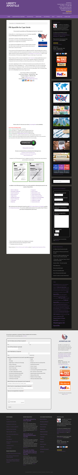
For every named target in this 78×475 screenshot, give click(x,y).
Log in (52, 472)
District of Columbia (39, 206)
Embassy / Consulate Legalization (12, 426)
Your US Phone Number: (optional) (14, 346)
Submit (56, 234)
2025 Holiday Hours (56, 265)
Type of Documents (56, 162)
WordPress (48, 472)
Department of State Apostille (59, 296)
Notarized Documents (34, 364)
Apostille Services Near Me (11, 421)
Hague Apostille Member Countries (59, 92)
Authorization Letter (35, 192)
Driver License (34, 191)
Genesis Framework (42, 472)
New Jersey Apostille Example (58, 270)
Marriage (11, 360)
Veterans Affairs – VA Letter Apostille (60, 263)
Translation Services (57, 138)
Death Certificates (15, 192)
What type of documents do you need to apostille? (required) (20, 357)
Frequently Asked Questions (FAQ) (38, 247)
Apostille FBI (55, 284)
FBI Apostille (61, 298)
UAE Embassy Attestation (63, 314)
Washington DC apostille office (35, 53)
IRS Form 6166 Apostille (66, 302)
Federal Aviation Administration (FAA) (37, 373)
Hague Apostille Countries (11, 431)
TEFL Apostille (58, 312)
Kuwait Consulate (56, 304)
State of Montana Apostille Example (59, 273)
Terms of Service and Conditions (22, 247)
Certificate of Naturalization (14, 376)
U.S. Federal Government (14, 207)
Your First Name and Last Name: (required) (16, 340)
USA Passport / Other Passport (15, 366)
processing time (32, 124)
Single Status (14, 195)
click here (57, 240)
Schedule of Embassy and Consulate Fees (28, 153)
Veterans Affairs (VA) (34, 375)
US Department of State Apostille (59, 318)
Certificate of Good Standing (37, 197)
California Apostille (61, 287)
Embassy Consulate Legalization (59, 115)
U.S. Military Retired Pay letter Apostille (60, 249)
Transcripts (13, 200)
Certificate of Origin (35, 200)
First (8, 344)
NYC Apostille (56, 308)
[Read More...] (25, 447)
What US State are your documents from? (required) (18, 381)
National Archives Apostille (62, 305)
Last (30, 344)
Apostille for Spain (59, 285)
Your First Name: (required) (60, 192)
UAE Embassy (56, 314)
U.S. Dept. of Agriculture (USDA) (15, 371)
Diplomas (13, 201)
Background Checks (15, 197)
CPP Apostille (64, 292)
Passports (33, 189)
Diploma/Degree (33, 367)
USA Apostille (55, 103)
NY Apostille (66, 307)
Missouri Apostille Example (58, 268)
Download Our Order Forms (58, 174)
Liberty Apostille (12, 4)
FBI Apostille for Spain (60, 300)
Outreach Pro (34, 472)
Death (31, 359)
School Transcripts (12, 367)
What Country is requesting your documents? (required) (19, 386)
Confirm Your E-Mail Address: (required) (60, 208)
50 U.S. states (32, 206)
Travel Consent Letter (36, 194)
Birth (10, 359)
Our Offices (55, 127)
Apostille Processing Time (66, 10)
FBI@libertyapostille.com (29, 77)
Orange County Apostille (62, 308)
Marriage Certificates (15, 191)
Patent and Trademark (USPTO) (15, 375)
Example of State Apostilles (11, 429)
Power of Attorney (15, 198)
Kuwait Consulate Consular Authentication (61, 275)
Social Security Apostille (63, 311)
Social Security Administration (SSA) (16, 373)
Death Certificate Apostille (63, 294)
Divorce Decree (14, 194)
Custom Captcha (58, 229)
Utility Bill (42, 446)
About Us (8, 419)
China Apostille (60, 292)
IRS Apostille (60, 302)
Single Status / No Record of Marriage (16, 362)
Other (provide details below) (36, 378)
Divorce (32, 360)
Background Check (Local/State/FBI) (37, 362)
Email (8, 355)
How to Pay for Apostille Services (12, 434)
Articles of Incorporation (36, 195)
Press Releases (9, 439)
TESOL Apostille (62, 312)
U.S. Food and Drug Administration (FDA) (38, 369)
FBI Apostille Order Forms (32, 78)
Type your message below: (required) (60, 214)
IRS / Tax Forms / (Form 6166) (36, 371)
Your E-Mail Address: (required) (61, 202)
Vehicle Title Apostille (62, 320)
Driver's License (33, 366)
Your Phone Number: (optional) (60, 197)
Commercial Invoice (35, 201)
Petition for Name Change (35, 376)
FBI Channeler (31, 57)
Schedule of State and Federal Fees (28, 152)
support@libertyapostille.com (66, 8)
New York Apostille (60, 307)
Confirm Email (31, 355)
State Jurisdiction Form (28, 155)
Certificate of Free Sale (36, 198)
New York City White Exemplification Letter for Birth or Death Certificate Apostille (13, 461)
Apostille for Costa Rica (62, 284)
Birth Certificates (14, 189)
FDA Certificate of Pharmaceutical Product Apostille (29, 435)
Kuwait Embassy (63, 304)
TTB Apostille (66, 312)
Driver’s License (43, 444)
